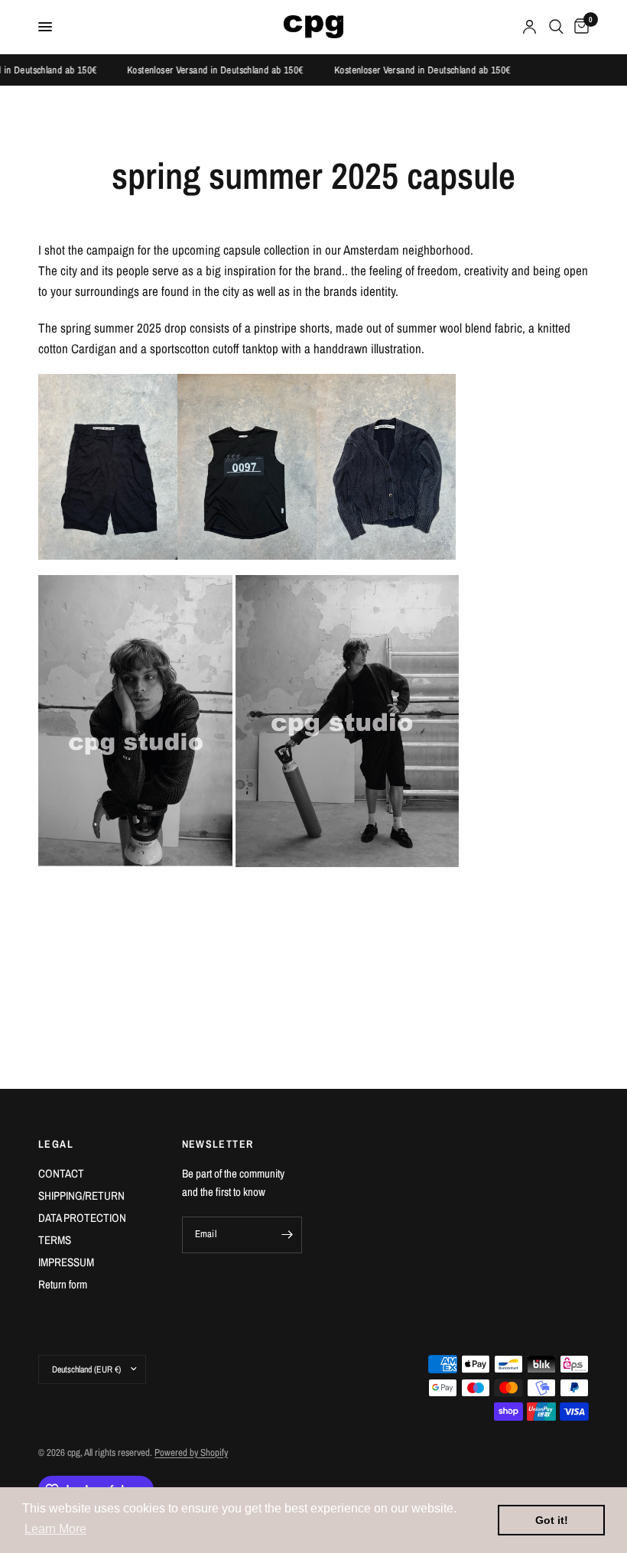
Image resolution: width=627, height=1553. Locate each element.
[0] (579, 27)
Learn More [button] (55, 1528)
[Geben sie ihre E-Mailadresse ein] (286, 1235)
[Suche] (556, 27)
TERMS (54, 1240)
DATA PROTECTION (82, 1218)
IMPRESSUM (66, 1262)
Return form (62, 1284)
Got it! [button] (551, 1520)
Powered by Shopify (191, 1452)
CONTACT (61, 1173)
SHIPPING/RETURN (81, 1195)
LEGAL (55, 1144)
